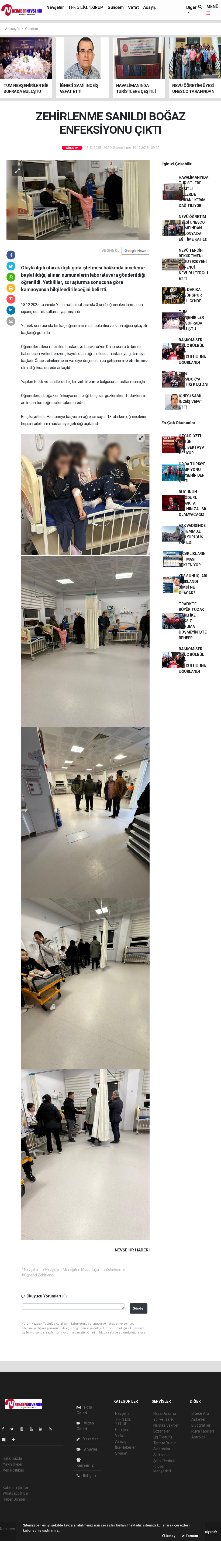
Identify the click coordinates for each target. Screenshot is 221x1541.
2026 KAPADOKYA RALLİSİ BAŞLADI (193, 379)
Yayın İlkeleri (13, 1464)
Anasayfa (12, 29)
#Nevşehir (29, 1269)
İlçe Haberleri (125, 1447)
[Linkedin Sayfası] (43, 1429)
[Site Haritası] (6, 1439)
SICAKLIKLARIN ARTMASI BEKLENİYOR (192, 559)
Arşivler (90, 1449)
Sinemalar (161, 1449)
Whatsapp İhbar (16, 1493)
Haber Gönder (14, 1499)
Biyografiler (200, 1425)
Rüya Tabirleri (202, 1431)
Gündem (116, 7)
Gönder (139, 1308)
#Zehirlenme (114, 1269)
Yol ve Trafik (163, 1419)
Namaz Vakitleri (166, 1425)
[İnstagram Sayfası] (24, 1429)
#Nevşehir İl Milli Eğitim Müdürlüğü (71, 1269)
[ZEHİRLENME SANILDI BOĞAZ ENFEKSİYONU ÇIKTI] (78, 200)
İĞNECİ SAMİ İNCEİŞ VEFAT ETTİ (190, 401)
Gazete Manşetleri (162, 1469)
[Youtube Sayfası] (33, 1429)
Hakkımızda (12, 1458)
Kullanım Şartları (16, 1487)
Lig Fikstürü (162, 1437)
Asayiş (149, 7)
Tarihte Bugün (165, 1443)
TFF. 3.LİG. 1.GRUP (85, 7)
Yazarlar (90, 1439)
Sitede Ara (200, 1413)
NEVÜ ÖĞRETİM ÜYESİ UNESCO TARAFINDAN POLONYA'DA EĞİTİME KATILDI (193, 227)
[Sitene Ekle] (15, 1439)
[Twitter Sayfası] (14, 1429)
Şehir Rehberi (164, 1461)
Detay (170, 1536)
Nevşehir (55, 7)
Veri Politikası (14, 1470)
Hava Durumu (164, 1413)
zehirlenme (136, 360)
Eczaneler (161, 1431)
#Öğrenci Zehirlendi (37, 1275)
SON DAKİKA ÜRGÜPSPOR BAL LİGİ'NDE (190, 295)
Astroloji (198, 1437)
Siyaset (121, 1453)
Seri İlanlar (162, 1455)
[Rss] (52, 1429)
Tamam (191, 1536)
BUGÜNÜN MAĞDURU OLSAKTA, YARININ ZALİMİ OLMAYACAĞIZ (192, 503)
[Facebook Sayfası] (5, 1429)
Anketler (198, 1419)
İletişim (89, 1475)
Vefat (133, 7)
